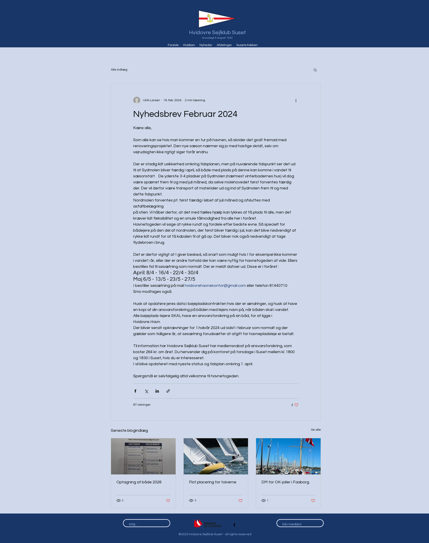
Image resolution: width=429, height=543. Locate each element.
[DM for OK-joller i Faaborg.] (288, 456)
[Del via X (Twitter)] (146, 391)
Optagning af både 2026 (139, 482)
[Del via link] (168, 391)
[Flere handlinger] (296, 100)
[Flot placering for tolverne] (216, 456)
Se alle (316, 429)
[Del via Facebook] (135, 391)
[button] (315, 69)
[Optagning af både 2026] (143, 456)
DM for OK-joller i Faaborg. (285, 482)
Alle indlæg (119, 69)
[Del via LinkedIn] (157, 391)
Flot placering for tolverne (212, 482)
